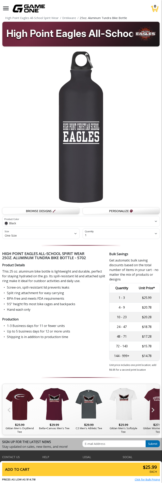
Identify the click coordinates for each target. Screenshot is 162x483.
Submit (152, 444)
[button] (6, 8)
